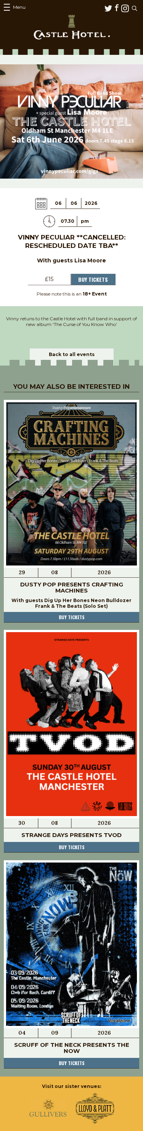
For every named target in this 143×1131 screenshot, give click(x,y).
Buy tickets (72, 617)
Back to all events (72, 354)
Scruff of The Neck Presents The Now (71, 1047)
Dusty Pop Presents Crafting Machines (71, 587)
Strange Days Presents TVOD (71, 835)
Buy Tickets (93, 279)
